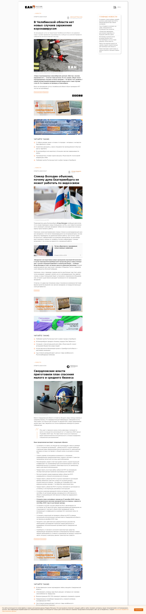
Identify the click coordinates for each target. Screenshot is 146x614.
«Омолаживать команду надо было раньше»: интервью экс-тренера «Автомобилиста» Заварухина (57, 592)
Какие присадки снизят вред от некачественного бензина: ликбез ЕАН (109, 50)
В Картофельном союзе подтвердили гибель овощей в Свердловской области (58, 588)
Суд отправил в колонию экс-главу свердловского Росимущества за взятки (108, 28)
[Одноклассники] (75, 96)
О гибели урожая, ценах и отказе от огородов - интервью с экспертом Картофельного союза (58, 143)
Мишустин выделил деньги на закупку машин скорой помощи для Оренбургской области (108, 45)
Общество (45, 92)
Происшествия (38, 92)
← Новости (37, 13)
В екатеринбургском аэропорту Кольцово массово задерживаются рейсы (57, 152)
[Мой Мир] (79, 96)
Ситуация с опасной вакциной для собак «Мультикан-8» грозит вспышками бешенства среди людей (56, 345)
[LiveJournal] (82, 96)
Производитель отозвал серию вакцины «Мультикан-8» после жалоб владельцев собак (58, 156)
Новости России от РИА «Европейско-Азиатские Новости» (30, 7)
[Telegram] (77, 96)
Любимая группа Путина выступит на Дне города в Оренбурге (56, 160)
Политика (36, 290)
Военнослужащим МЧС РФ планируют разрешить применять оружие (58, 596)
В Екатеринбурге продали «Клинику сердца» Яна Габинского (56, 341)
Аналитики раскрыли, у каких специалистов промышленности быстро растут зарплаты (58, 147)
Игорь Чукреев (76, 171)
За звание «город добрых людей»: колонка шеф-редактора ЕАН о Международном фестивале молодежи (109, 22)
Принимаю (138, 609)
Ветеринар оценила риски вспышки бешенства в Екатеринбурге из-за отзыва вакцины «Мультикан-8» (107, 39)
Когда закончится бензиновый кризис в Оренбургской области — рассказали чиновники (57, 349)
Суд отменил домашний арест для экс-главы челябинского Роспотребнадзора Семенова (54, 353)
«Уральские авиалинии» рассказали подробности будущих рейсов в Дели (106, 33)
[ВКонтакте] (73, 96)
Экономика (43, 539)
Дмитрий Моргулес (76, 17)
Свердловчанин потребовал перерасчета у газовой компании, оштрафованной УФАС (55, 599)
